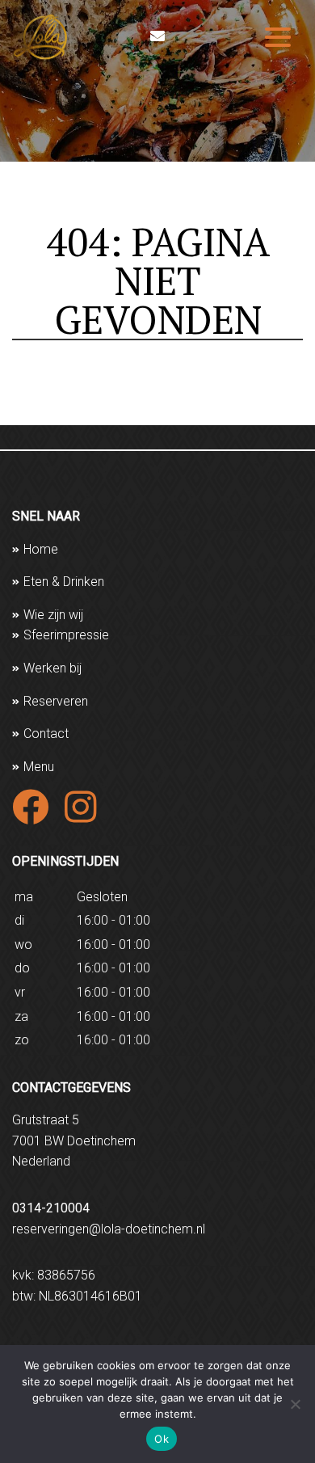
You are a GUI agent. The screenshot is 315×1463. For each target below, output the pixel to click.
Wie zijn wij (53, 614)
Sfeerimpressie (66, 635)
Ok (161, 1438)
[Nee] (295, 1404)
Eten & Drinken (63, 581)
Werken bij (52, 668)
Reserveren (55, 701)
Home (40, 549)
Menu (38, 766)
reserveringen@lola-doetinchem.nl (108, 1229)
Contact (46, 733)
